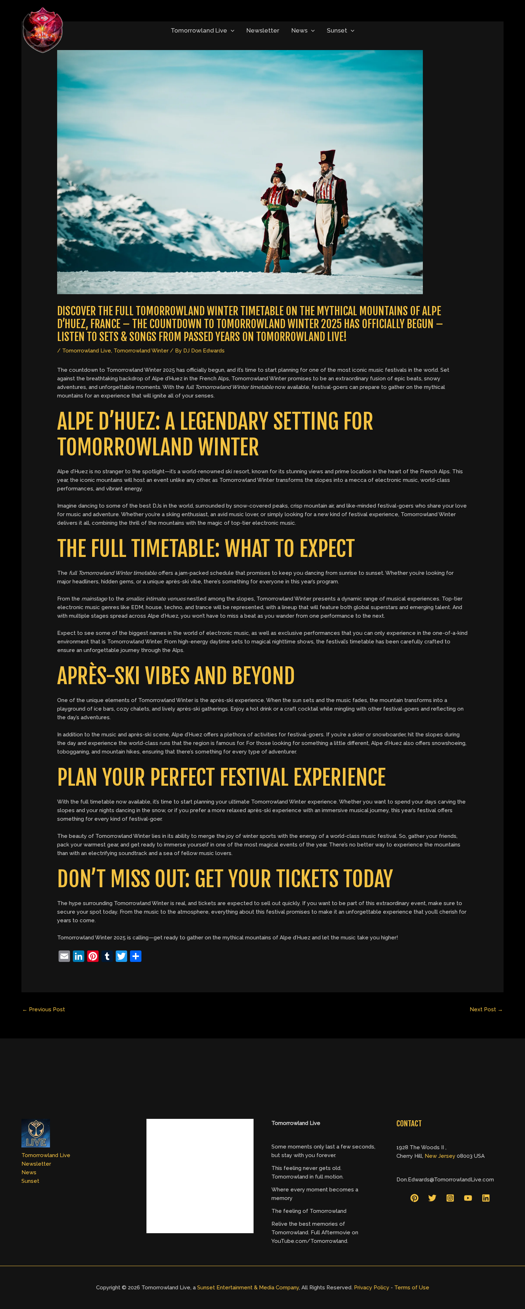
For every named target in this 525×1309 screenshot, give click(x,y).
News (299, 30)
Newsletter (262, 30)
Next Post (486, 1009)
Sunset (337, 30)
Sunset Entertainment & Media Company (248, 1287)
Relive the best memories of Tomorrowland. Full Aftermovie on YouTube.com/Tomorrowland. (314, 1232)
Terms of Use (411, 1287)
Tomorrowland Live (199, 30)
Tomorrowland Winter (141, 350)
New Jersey (440, 1156)
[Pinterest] (414, 1198)
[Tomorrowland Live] (42, 30)
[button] (230, 30)
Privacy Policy (371, 1287)
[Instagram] (450, 1198)
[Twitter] (432, 1198)
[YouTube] (468, 1198)
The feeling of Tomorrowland (308, 1211)
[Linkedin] (486, 1198)
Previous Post (43, 1009)
